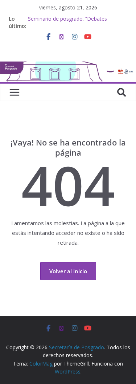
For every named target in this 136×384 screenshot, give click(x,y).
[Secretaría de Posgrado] (68, 65)
